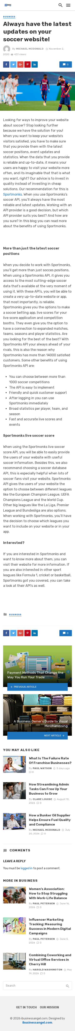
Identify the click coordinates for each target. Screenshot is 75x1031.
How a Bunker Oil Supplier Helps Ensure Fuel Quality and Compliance (50, 819)
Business (9, 17)
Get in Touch (26, 1007)
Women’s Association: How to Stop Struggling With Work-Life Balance (48, 893)
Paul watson (42, 768)
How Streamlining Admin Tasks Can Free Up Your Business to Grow (49, 788)
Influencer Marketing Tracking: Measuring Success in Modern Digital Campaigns (50, 926)
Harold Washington (47, 969)
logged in (26, 868)
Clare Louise (42, 799)
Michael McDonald (30, 48)
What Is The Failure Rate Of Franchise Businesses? (50, 760)
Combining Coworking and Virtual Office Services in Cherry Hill (50, 959)
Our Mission (49, 1007)
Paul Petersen (44, 903)
